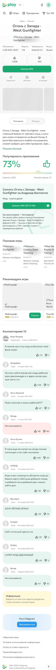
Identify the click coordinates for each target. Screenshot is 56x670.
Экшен (31, 21)
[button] (48, 666)
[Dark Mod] (42, 5)
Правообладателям (12, 652)
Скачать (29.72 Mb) (23, 205)
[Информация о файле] (48, 205)
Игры (22, 21)
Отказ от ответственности (16, 647)
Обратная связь (11, 637)
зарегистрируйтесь (35, 599)
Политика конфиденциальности (19, 657)
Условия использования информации (21, 642)
